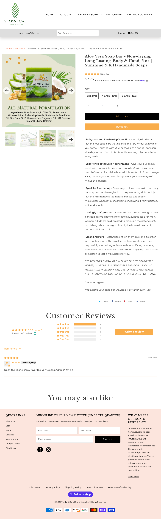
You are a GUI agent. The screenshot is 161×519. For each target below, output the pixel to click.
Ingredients (12, 439)
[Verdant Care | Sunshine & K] (18, 14)
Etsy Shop (11, 448)
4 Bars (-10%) (109, 96)
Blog (8, 425)
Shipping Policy (73, 487)
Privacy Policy (53, 487)
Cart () (134, 33)
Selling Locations (140, 14)
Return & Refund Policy (119, 487)
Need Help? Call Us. (29, 33)
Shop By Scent (89, 14)
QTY (87, 89)
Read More (133, 476)
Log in (121, 33)
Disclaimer (35, 487)
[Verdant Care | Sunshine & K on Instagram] (48, 449)
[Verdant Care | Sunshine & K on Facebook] (40, 449)
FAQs (8, 430)
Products (65, 14)
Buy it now (122, 126)
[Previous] (6, 90)
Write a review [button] (134, 331)
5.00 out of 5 (35, 330)
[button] (92, 73)
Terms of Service (94, 487)
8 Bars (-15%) (129, 96)
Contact (10, 434)
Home (49, 14)
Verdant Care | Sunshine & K (74, 502)
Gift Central (115, 14)
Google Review (13, 443)
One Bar (92, 96)
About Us (10, 421)
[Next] (71, 90)
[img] (11, 357)
